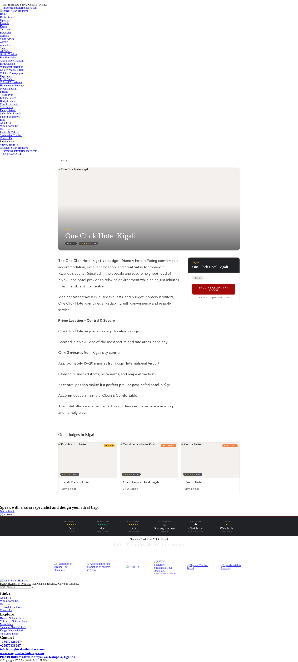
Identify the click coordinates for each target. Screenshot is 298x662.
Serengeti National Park (13, 627)
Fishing (4, 91)
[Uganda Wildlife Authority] (232, 567)
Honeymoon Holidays (12, 85)
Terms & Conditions (11, 607)
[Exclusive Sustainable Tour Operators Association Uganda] (165, 567)
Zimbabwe (6, 45)
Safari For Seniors (10, 116)
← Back (63, 160)
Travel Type (6, 94)
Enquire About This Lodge (214, 289)
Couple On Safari (9, 104)
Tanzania (5, 29)
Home (3, 13)
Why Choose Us (9, 125)
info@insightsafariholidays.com (20, 7)
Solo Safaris (6, 107)
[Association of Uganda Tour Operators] (65, 567)
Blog (2, 119)
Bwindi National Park (12, 618)
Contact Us (6, 138)
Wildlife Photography (11, 73)
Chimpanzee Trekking (12, 60)
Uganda (4, 20)
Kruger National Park (11, 630)
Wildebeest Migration (11, 66)
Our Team (5, 129)
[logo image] (14, 147)
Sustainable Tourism (11, 135)
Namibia (4, 35)
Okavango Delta (9, 633)
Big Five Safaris (9, 57)
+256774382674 (9, 144)
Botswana (5, 32)
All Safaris (6, 51)
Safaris (3, 48)
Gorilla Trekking (9, 54)
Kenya (3, 26)
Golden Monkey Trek (12, 69)
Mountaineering (8, 88)
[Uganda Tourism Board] (199, 567)
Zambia (4, 41)
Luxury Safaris (8, 97)
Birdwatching (7, 63)
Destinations (6, 17)
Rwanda (4, 23)
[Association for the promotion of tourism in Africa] (99, 567)
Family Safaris (8, 110)
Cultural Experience (11, 82)
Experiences (6, 76)
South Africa (7, 38)
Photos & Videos (9, 132)
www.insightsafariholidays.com (22, 653)
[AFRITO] (132, 566)
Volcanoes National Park (13, 621)
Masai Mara (6, 624)
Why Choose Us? (9, 600)
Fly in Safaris (7, 79)
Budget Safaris (8, 101)
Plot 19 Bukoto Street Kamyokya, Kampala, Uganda (37, 657)
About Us (5, 122)
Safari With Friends (10, 113)
